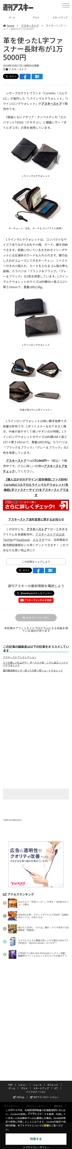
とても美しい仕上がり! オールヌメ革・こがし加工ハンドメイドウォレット (35, 663)
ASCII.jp (20, 1097)
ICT (56, 1088)
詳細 (46, 1125)
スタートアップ (59, 17)
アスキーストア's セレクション (20, 657)
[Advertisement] (36, 706)
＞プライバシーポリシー (36, 1147)
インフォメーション (36, 1091)
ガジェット (52, 1084)
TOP (10, 1084)
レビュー (22, 1084)
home (10, 25)
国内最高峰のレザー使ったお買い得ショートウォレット (33, 670)
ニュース (37, 1084)
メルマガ (38, 539)
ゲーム (12, 17)
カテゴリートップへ (37, 617)
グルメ (36, 17)
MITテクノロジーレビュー (46, 1097)
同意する (36, 1139)
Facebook (23, 539)
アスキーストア (30, 25)
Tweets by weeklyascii (12, 819)
